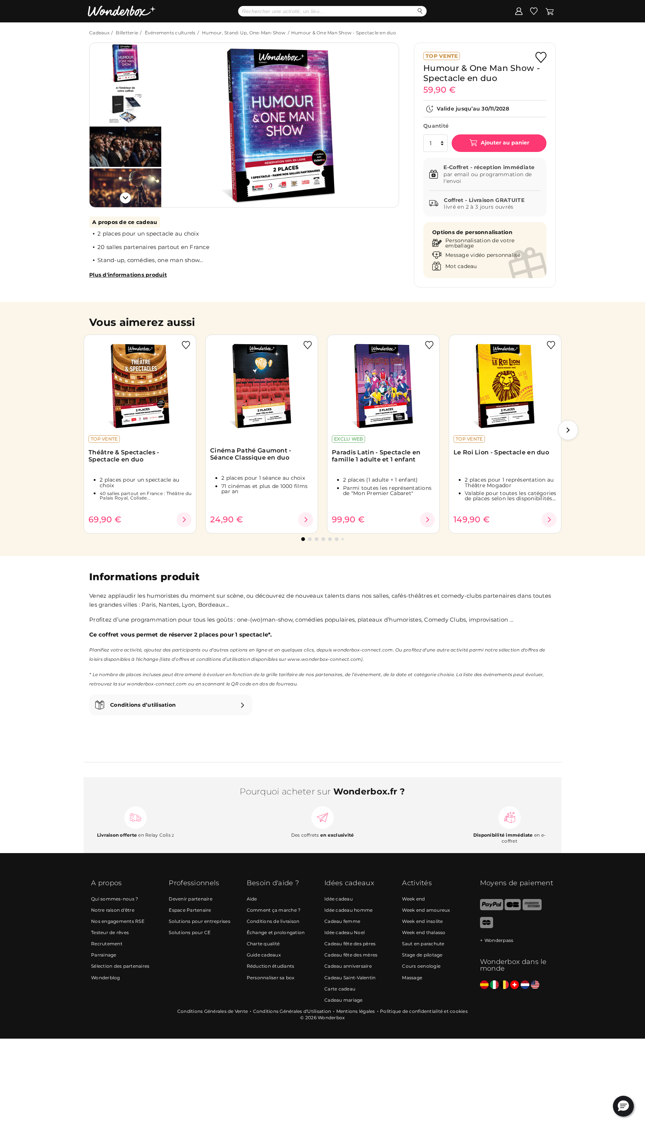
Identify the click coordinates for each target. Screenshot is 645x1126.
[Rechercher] (420, 11)
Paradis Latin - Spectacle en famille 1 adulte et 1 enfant (376, 456)
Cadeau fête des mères (350, 955)
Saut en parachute (423, 943)
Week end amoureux (426, 910)
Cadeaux (99, 32)
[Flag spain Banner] (484, 985)
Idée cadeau (338, 899)
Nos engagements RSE (117, 921)
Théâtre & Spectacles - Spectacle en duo (123, 456)
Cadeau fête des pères (350, 943)
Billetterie (127, 32)
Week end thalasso (423, 932)
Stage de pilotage (422, 955)
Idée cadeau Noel (344, 932)
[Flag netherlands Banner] (525, 985)
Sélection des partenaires (120, 966)
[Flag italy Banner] (494, 985)
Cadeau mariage (343, 1000)
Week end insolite (422, 921)
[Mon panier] (549, 10)
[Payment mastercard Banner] (486, 926)
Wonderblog (105, 977)
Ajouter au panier (504, 143)
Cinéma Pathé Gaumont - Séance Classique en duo (251, 454)
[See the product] (184, 519)
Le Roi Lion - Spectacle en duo (501, 452)
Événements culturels (170, 32)
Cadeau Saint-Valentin (350, 977)
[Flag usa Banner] (535, 985)
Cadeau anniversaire (348, 966)
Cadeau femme (342, 921)
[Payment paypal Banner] (491, 908)
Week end (413, 899)
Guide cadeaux (264, 955)
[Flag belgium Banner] (504, 985)
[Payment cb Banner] (513, 908)
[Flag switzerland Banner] (514, 985)
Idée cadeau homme (348, 910)
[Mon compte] (519, 10)
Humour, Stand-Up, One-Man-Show (244, 32)
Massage (412, 977)
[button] (176, 119)
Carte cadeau (339, 989)
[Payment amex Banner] (532, 908)
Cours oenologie (421, 966)
